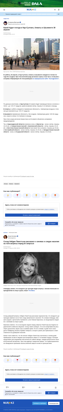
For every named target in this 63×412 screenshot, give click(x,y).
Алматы (11, 183)
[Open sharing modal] (39, 387)
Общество (6, 18)
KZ (55, 9)
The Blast (31, 290)
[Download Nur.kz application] (31, 3)
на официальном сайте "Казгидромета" (46, 78)
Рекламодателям (53, 403)
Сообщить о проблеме (40, 403)
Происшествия (13, 232)
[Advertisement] (31, 91)
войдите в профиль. (49, 209)
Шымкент (17, 183)
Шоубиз (5, 232)
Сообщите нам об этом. (27, 176)
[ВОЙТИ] (58, 9)
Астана (6, 183)
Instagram (52, 223)
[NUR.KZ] (31, 10)
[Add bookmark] (55, 387)
